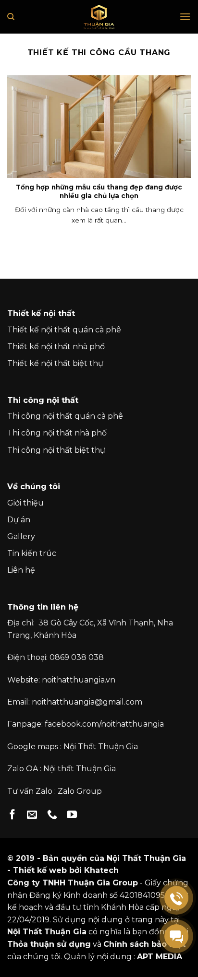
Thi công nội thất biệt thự (56, 450)
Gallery (21, 536)
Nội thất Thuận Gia (79, 768)
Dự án (18, 519)
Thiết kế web (40, 870)
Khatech (101, 870)
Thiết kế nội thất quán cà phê (64, 329)
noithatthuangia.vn (78, 679)
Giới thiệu (25, 502)
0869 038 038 (77, 657)
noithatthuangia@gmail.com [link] (87, 701)
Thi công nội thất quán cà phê (65, 416)
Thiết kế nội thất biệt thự (55, 363)
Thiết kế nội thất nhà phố (56, 346)
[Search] (10, 17)
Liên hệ (21, 570)
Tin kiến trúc (31, 553)
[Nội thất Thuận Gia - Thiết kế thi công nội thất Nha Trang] (99, 17)
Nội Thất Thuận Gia (100, 746)
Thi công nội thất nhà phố (57, 432)
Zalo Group (80, 791)
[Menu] (185, 16)
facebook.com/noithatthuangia (104, 724)
